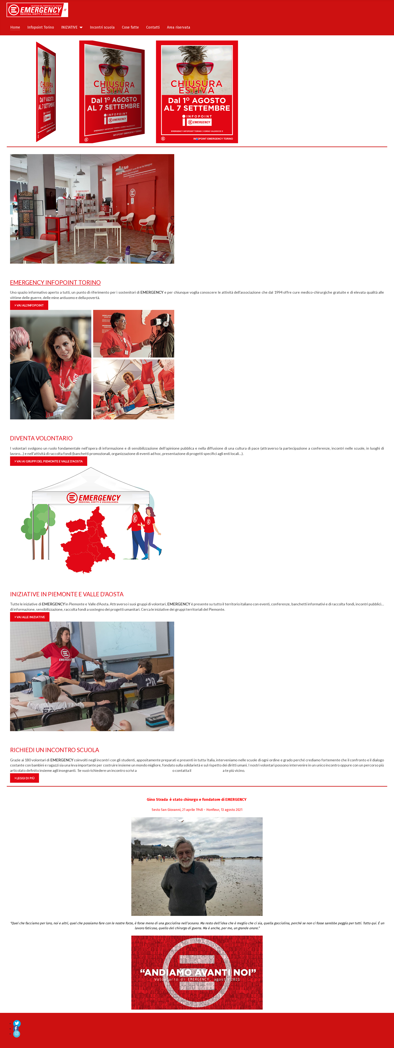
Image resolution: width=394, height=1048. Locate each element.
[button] (197, 139)
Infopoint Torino (40, 27)
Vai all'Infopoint (30, 305)
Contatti (153, 27)
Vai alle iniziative (30, 617)
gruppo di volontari (207, 770)
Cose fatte (130, 27)
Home (15, 27)
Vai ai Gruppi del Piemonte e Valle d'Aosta (49, 461)
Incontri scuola (102, 27)
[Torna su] (387, 1040)
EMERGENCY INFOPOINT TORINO (55, 282)
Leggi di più (25, 778)
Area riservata (178, 27)
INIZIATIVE (69, 27)
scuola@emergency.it (154, 770)
